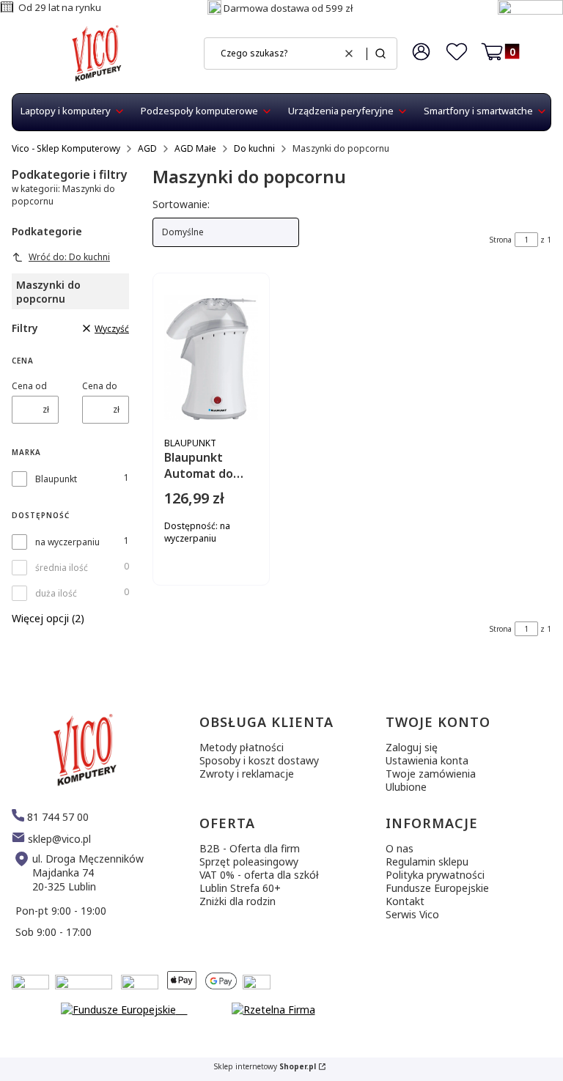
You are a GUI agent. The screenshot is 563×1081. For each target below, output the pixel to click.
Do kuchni (254, 148)
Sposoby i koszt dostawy (259, 760)
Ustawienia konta (427, 760)
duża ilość (56, 593)
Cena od (29, 386)
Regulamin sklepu (427, 861)
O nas (399, 848)
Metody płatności (241, 747)
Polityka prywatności (435, 875)
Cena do (99, 386)
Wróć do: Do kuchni (69, 257)
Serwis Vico (412, 914)
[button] (380, 53)
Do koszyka (251, 588)
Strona (501, 240)
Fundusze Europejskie (437, 888)
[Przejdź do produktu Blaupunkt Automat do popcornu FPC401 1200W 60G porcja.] (211, 357)
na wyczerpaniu (67, 542)
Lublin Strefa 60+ (240, 888)
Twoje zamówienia (431, 774)
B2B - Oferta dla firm (249, 848)
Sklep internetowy (265, 1067)
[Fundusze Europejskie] (530, 11)
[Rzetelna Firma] (273, 1010)
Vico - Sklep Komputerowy (66, 148)
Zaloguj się (412, 747)
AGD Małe (195, 148)
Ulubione (406, 787)
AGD (147, 148)
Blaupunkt (56, 479)
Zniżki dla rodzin (237, 901)
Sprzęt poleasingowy (248, 861)
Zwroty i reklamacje (246, 774)
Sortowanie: (181, 204)
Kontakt (405, 901)
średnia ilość (61, 567)
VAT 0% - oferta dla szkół (259, 875)
